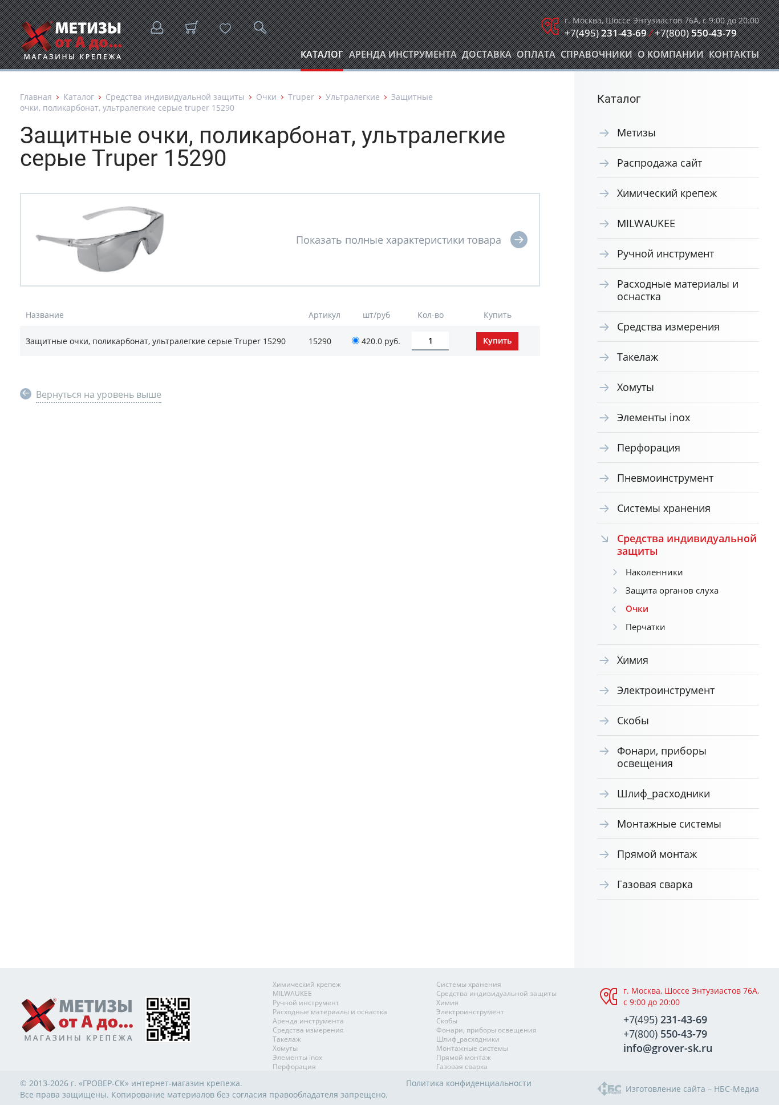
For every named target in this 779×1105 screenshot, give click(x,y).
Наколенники (654, 572)
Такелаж (637, 356)
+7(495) (606, 32)
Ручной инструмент (665, 253)
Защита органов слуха (672, 590)
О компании (671, 57)
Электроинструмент (666, 690)
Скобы (633, 720)
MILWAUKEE (646, 223)
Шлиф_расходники (663, 793)
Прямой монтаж (657, 854)
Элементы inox (653, 417)
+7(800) (696, 32)
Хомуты (635, 387)
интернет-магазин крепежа (185, 1083)
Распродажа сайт (659, 162)
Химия (632, 660)
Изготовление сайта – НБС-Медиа (692, 1088)
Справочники (596, 57)
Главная (36, 96)
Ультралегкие (353, 96)
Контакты (734, 57)
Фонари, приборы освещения (662, 756)
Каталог (322, 57)
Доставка (487, 57)
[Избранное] (225, 28)
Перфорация (648, 447)
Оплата (536, 57)
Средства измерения (668, 326)
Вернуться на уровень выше (98, 394)
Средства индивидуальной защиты (175, 96)
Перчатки (646, 627)
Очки (266, 96)
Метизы (636, 132)
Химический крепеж (667, 193)
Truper (301, 96)
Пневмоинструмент (665, 477)
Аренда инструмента (403, 57)
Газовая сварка (655, 884)
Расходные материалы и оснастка (678, 290)
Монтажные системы (669, 823)
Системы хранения (664, 508)
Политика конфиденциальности (468, 1083)
